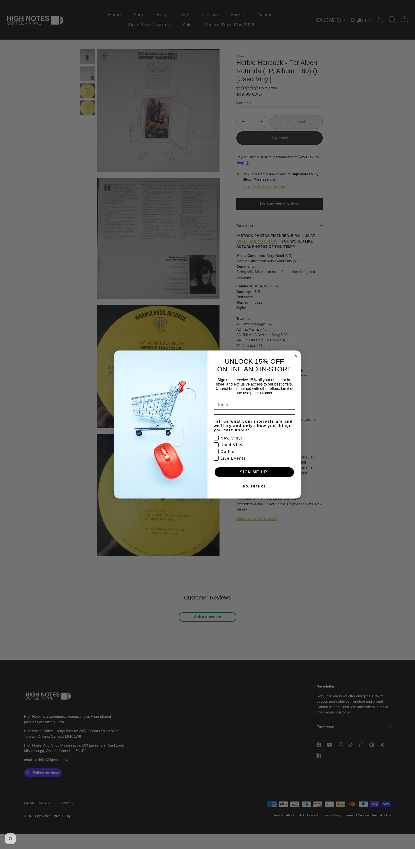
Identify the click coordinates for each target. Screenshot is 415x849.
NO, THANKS (254, 486)
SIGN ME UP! (254, 472)
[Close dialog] (296, 356)
